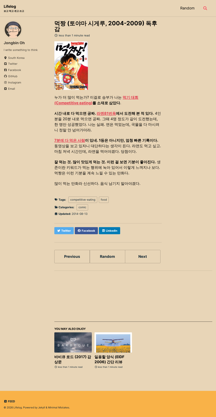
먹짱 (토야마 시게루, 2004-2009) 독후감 (105, 26)
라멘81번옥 (106, 113)
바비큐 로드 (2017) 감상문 (72, 359)
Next (142, 256)
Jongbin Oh (14, 43)
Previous (72, 256)
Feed (11, 401)
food (104, 199)
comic (82, 207)
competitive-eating (82, 199)
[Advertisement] (133, 298)
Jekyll (41, 407)
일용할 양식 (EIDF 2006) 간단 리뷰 (109, 359)
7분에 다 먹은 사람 (69, 140)
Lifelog (14, 8)
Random (187, 8)
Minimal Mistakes (58, 407)
